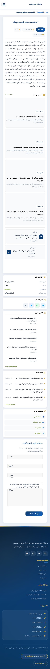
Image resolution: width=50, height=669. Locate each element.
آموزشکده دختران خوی (38, 598)
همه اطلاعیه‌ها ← (9, 405)
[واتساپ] (37, 305)
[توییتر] (31, 305)
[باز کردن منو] (3, 4)
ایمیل (10, 466)
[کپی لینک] (25, 305)
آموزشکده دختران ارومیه (38, 591)
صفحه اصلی (37, 417)
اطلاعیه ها (40, 12)
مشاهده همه (9, 95)
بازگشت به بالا (39, 663)
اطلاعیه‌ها (38, 428)
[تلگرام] (43, 305)
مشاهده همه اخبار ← (10, 366)
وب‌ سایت (11, 476)
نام (11, 457)
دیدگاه (10, 490)
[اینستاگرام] (45, 553)
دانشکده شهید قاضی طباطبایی (36, 595)
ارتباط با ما (38, 433)
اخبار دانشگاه (37, 422)
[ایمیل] (27, 553)
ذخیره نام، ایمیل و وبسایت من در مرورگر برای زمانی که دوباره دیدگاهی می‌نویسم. (24, 485)
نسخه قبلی (42, 570)
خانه (47, 12)
